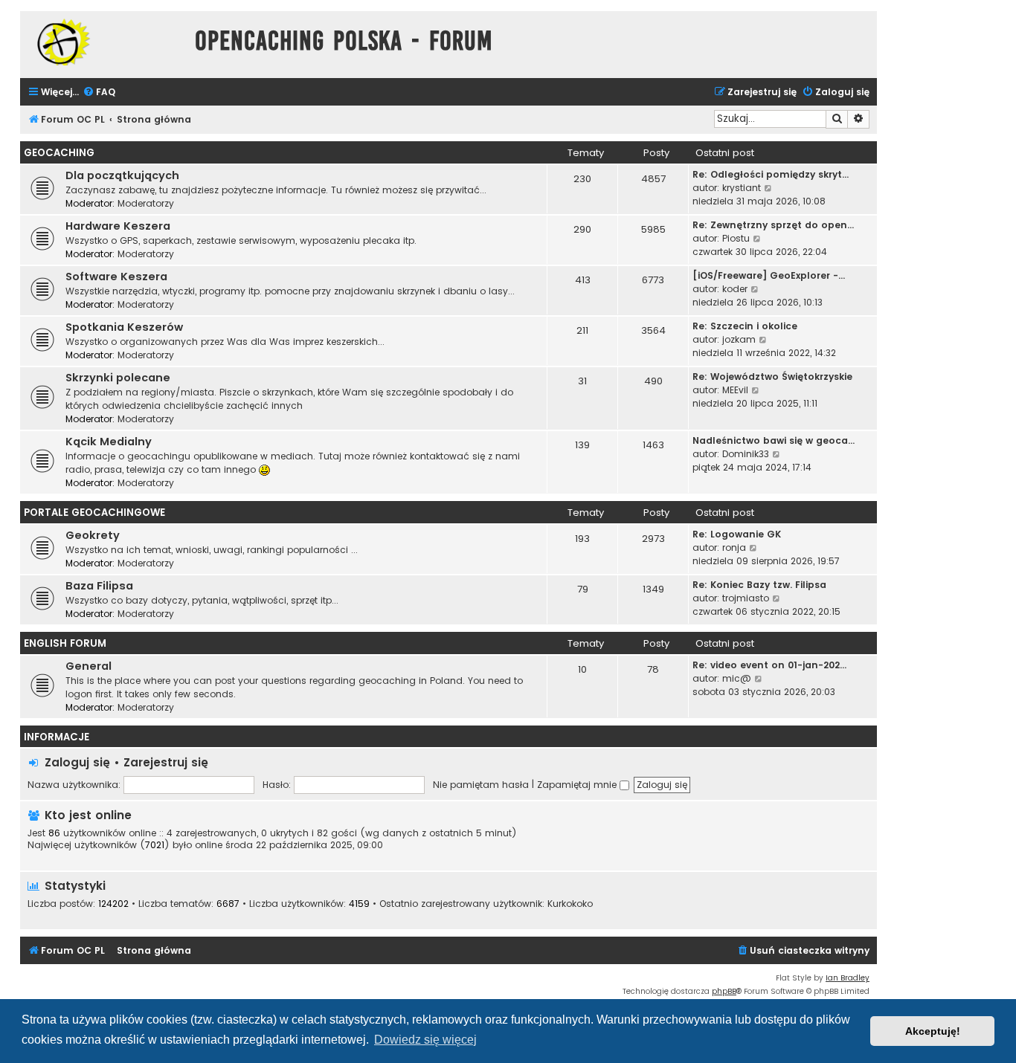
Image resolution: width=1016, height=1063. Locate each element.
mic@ (736, 678)
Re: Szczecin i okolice (744, 326)
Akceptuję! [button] (932, 1031)
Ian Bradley (847, 977)
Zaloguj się (77, 762)
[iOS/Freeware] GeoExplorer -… (768, 275)
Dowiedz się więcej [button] (425, 1039)
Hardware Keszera (117, 226)
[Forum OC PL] (104, 42)
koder (734, 288)
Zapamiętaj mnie (578, 784)
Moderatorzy (146, 203)
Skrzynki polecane (117, 377)
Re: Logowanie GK (736, 534)
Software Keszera (116, 276)
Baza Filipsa (99, 585)
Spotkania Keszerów (124, 327)
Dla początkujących (122, 175)
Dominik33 (745, 454)
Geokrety (92, 535)
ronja (734, 547)
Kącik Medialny (108, 441)
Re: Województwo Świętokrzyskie (772, 376)
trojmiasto (745, 598)
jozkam (739, 339)
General (88, 666)
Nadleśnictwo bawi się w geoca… (773, 440)
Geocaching (59, 153)
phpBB (724, 991)
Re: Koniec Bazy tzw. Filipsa (759, 584)
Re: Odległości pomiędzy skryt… (770, 174)
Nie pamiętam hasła (481, 784)
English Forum (65, 643)
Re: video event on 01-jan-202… (769, 665)
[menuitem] (99, 93)
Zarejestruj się (165, 762)
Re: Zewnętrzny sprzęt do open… (773, 225)
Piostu (736, 238)
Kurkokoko (570, 904)
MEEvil (735, 390)
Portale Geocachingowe (94, 512)
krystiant (741, 187)
